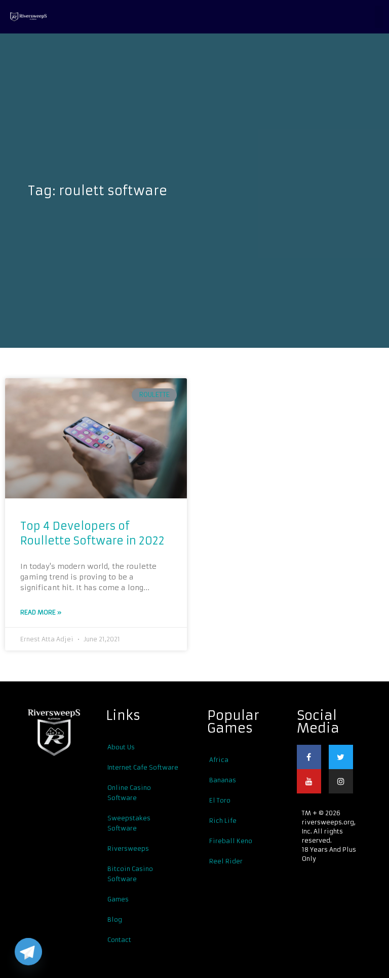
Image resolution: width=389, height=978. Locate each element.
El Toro (219, 800)
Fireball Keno (230, 841)
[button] (379, 17)
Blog (114, 919)
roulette (154, 395)
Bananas (222, 780)
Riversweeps (128, 848)
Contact (119, 940)
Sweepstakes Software (128, 823)
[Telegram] (28, 951)
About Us (121, 747)
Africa (218, 760)
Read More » (40, 612)
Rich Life (223, 820)
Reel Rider (226, 861)
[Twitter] (341, 757)
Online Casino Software (129, 793)
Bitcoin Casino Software (130, 874)
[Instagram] (341, 781)
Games (118, 899)
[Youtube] (309, 781)
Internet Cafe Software (142, 767)
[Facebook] (309, 757)
